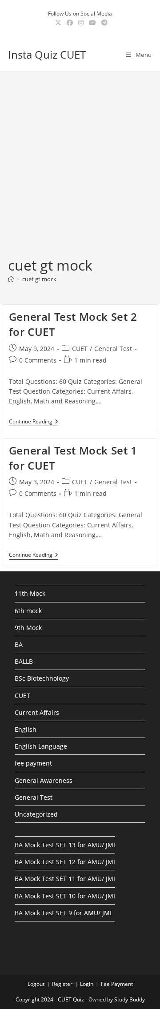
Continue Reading (33, 422)
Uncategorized (36, 814)
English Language (41, 746)
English (25, 729)
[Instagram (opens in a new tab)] (81, 23)
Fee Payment (117, 984)
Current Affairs (37, 712)
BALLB (24, 661)
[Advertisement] (80, 171)
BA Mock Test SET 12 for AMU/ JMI (65, 861)
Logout (36, 984)
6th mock (28, 610)
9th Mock (28, 627)
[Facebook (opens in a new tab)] (70, 23)
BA (19, 644)
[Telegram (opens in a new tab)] (103, 23)
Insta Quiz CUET (47, 54)
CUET (80, 348)
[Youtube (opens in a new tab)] (92, 23)
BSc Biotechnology (42, 678)
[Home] (11, 279)
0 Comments (37, 360)
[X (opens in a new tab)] (58, 23)
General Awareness (43, 780)
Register (62, 984)
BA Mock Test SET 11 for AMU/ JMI (65, 878)
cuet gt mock (39, 279)
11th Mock (30, 593)
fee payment (33, 763)
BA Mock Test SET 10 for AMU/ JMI (65, 896)
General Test (113, 348)
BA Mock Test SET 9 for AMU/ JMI (63, 913)
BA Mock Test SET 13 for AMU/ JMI (65, 845)
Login (86, 984)
